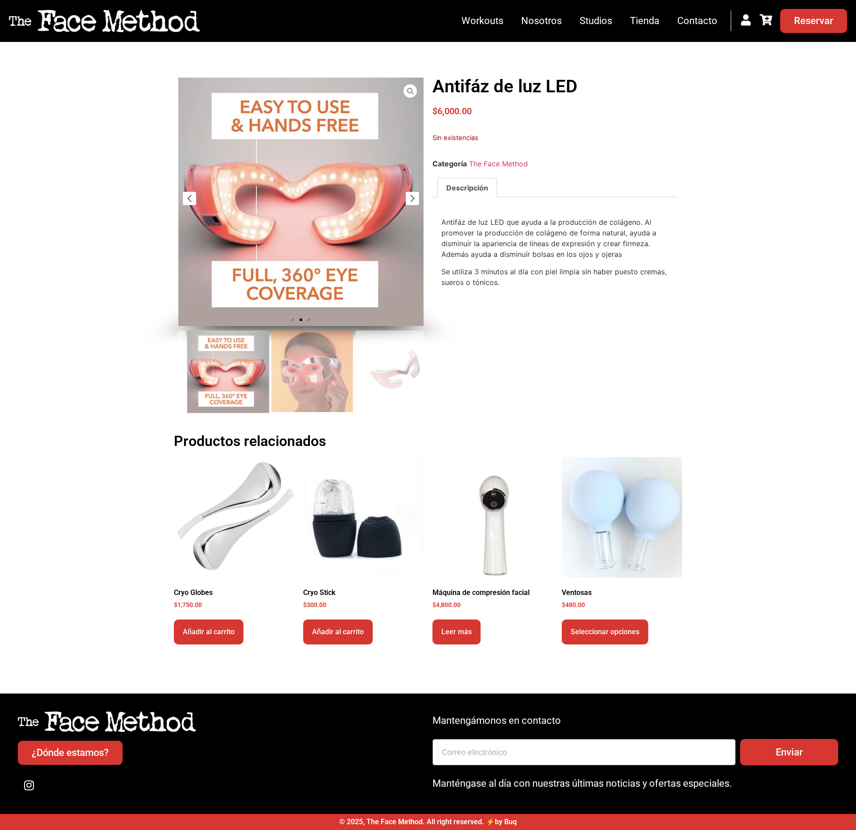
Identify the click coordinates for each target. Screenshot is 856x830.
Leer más (456, 632)
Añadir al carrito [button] (209, 632)
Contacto (697, 20)
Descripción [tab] (467, 187)
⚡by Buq (501, 822)
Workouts (482, 20)
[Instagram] (29, 785)
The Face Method (498, 163)
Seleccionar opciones (605, 632)
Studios (596, 20)
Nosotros (541, 20)
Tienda (644, 20)
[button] (293, 319)
